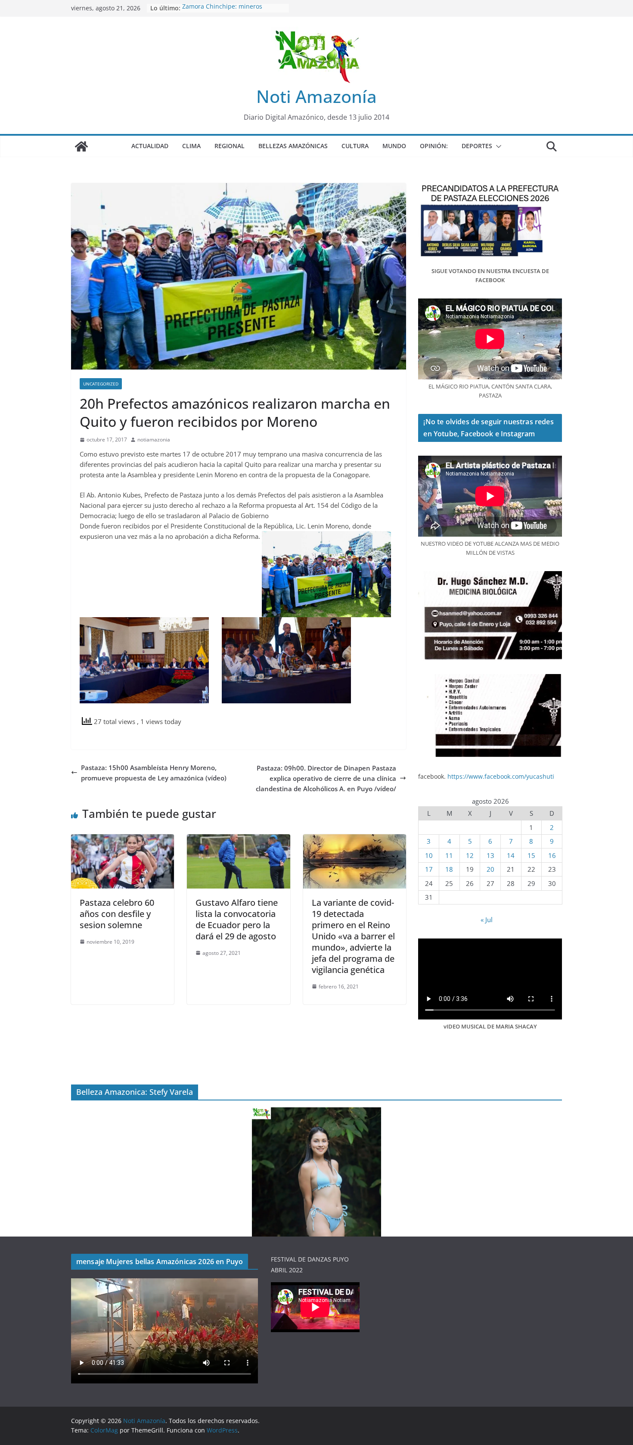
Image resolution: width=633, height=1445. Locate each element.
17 (429, 869)
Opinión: (434, 146)
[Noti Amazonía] (81, 146)
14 (511, 855)
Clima (191, 146)
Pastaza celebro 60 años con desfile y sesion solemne (117, 914)
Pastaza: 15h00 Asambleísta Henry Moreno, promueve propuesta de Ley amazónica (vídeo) (154, 772)
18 (449, 869)
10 (429, 855)
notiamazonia (153, 439)
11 (449, 855)
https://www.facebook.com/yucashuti (500, 776)
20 (490, 869)
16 (552, 855)
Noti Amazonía (316, 96)
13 (490, 855)
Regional (229, 146)
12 (470, 855)
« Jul (487, 919)
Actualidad (149, 146)
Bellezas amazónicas (293, 146)
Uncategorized (100, 384)
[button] (497, 146)
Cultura (355, 146)
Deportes (477, 146)
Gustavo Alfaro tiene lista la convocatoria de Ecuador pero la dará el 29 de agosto (236, 919)
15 (531, 855)
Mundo (394, 146)
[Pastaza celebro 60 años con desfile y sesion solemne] (122, 839)
